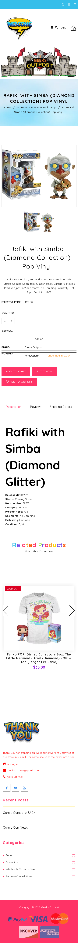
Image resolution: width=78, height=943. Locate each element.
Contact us (40, 862)
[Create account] (70, 4)
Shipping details (61, 407)
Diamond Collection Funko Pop (36, 107)
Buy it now (44, 371)
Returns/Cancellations (40, 876)
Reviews (35, 407)
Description (14, 407)
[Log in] (64, 4)
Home (7, 107)
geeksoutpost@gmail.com (23, 770)
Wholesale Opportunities (40, 869)
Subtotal (8, 331)
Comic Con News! (16, 827)
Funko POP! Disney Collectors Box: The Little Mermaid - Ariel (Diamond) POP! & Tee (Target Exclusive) (39, 658)
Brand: (6, 347)
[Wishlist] (75, 4)
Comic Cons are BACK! (19, 813)
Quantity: (8, 312)
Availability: (32, 355)
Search (40, 855)
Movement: (8, 353)
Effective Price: (11, 302)
